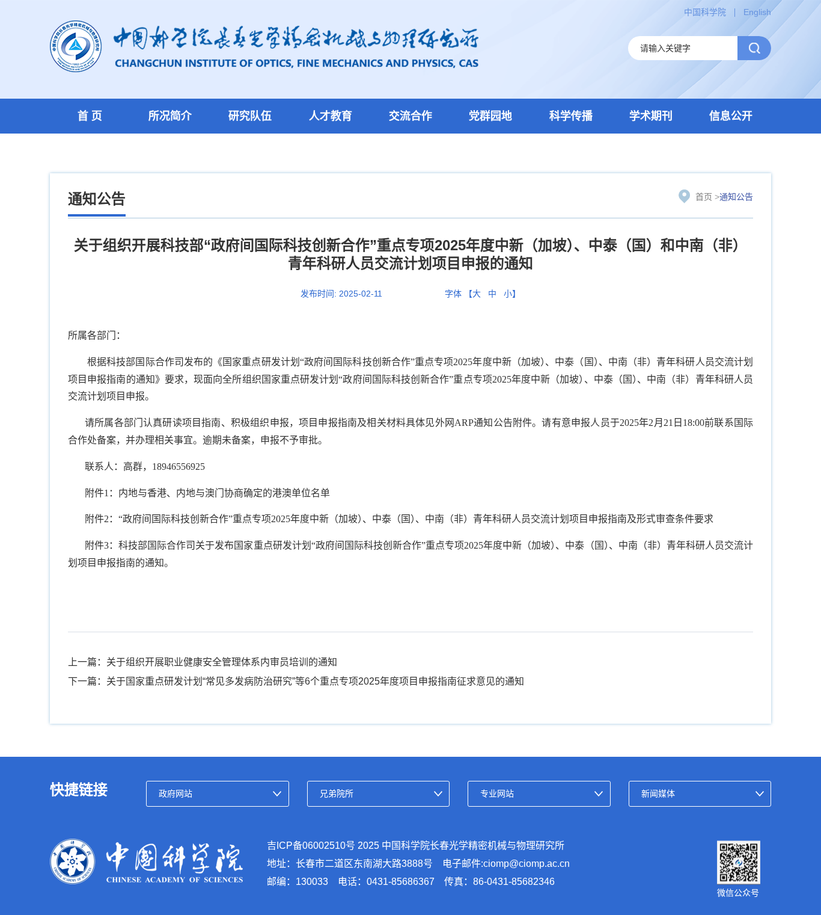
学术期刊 (651, 116)
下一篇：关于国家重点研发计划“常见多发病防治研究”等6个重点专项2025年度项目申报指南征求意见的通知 (296, 681)
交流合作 (410, 116)
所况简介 (170, 116)
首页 (703, 197)
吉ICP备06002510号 (311, 845)
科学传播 (571, 116)
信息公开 (730, 116)
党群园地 (490, 116)
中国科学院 (705, 12)
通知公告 (736, 197)
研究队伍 (250, 116)
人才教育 (330, 116)
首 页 (90, 116)
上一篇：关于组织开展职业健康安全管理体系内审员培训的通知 (202, 662)
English (757, 12)
